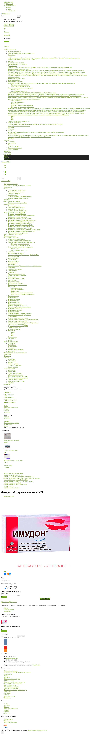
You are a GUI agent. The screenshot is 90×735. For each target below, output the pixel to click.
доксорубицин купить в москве (13, 475)
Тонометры (11, 348)
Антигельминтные (13, 256)
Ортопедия (7, 154)
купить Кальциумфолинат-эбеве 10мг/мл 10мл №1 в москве (22, 478)
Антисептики (12, 370)
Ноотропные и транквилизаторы (17, 285)
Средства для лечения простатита (18, 318)
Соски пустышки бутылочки (16, 207)
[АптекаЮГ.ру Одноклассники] (5, 650)
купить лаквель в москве (11, 487)
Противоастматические (15, 310)
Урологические (12, 337)
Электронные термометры (16, 349)
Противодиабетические (15, 308)
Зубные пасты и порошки (15, 375)
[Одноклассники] (8, 574)
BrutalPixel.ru (36, 665)
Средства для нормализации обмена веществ (21, 242)
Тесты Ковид (8, 187)
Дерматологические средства (16, 274)
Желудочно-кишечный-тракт (16, 278)
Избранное (10, 397)
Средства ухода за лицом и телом (18, 378)
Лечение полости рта (14, 329)
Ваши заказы (8, 720)
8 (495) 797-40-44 (9, 26)
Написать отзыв (9, 496)
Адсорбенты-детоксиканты (16, 253)
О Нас (6, 156)
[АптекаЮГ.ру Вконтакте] (5, 643)
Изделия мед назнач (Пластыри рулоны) (20, 228)
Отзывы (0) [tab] (7, 611)
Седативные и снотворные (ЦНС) (18, 326)
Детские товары (9, 204)
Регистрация (11, 10)
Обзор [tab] (6, 608)
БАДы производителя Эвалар (16, 190)
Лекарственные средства (11, 237)
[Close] (2, 732)
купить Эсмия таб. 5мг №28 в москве (15, 484)
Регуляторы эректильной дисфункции (19, 315)
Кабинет (8, 7)
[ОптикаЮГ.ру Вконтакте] (5, 640)
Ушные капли (12, 338)
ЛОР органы (11, 330)
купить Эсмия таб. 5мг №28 (12, 483)
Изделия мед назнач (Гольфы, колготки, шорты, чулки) (24, 229)
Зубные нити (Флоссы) (14, 373)
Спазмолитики (12, 316)
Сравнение (10, 394)
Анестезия (11, 251)
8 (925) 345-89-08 (9, 24)
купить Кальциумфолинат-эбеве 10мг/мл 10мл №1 (19, 476)
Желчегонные (12, 277)
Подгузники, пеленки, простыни (18, 233)
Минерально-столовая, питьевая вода (15, 352)
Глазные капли (12, 270)
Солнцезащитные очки (15, 148)
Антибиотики (12, 259)
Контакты (7, 159)
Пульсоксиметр (12, 346)
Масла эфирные (12, 195)
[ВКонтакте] (5, 574)
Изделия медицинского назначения (14, 212)
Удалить (6, 46)
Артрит (10, 340)
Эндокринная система (10, 184)
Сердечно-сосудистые (14, 327)
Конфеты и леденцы (14, 193)
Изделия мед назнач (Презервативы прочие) (21, 226)
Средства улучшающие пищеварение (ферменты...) (23, 322)
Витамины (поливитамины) (16, 192)
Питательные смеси (10, 236)
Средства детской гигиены (16, 209)
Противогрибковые (13, 300)
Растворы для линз (13, 146)
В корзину (4, 631)
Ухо (12, 334)
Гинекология (11, 267)
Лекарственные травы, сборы (13, 234)
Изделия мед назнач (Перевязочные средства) (21, 231)
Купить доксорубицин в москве (13, 473)
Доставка (7, 705)
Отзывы (6, 707)
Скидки (6, 409)
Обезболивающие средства (19, 250)
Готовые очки (12, 143)
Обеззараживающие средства (16, 239)
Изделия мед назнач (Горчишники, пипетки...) (21, 220)
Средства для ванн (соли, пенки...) (18, 198)
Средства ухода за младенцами (17, 210)
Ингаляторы (11, 351)
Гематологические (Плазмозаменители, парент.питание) (24, 266)
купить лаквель (8, 486)
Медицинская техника (11, 341)
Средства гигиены (9, 368)
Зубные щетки (12, 371)
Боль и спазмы (15, 248)
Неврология (11, 286)
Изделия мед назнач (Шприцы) (17, 214)
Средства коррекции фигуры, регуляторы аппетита (23, 319)
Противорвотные (13, 297)
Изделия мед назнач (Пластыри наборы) (20, 218)
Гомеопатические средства (12, 201)
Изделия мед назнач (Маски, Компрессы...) (20, 221)
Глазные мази (12, 272)
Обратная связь (10, 402)
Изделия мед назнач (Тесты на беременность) (21, 215)
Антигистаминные (13, 258)
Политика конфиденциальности (37, 730)
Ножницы (7, 384)
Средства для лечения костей (20, 244)
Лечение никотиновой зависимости (22, 293)
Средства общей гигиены (15, 379)
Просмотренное (12, 400)
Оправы (10, 145)
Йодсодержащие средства (15, 283)
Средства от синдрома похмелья (17, 321)
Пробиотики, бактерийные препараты (19, 307)
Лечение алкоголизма (17, 289)
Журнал (6, 416)
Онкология (7, 152)
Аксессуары (11, 141)
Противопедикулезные (14, 304)
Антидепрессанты (16, 288)
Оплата (6, 157)
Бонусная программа (10, 722)
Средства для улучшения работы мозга (22, 294)
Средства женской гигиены (16, 381)
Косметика (11, 382)
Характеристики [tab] (9, 609)
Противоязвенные (13, 296)
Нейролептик (15, 291)
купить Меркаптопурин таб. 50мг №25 (16, 480)
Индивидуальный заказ (11, 407)
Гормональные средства (15, 269)
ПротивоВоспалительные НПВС (18, 305)
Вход (9, 9)
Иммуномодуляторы (14, 281)
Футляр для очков (13, 149)
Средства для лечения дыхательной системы (17, 185)
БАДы (6, 188)
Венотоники (11, 264)
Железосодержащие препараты (17, 275)
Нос (12, 335)
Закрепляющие (12, 280)
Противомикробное (14, 302)
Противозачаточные (14, 299)
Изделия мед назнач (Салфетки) (17, 217)
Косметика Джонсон (14, 206)
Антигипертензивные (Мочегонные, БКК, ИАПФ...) (23, 255)
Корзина (6, 41)
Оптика (6, 357)
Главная (8, 392)
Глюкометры (11, 343)
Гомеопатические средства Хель (17, 203)
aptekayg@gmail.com (12, 658)
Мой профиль (8, 719)
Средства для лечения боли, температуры (20, 247)
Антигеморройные (13, 261)
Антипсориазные (13, 263)
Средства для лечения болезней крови (19, 240)
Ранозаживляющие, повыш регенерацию (20, 196)
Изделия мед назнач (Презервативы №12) (20, 225)
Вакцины (7, 151)
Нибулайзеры (12, 345)
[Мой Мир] (10, 574)
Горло (13, 332)
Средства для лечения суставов (20, 245)
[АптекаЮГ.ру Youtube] (5, 647)
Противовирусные (13, 311)
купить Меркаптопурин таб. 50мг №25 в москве (18, 481)
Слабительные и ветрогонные (17, 324)
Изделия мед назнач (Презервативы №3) (20, 223)
